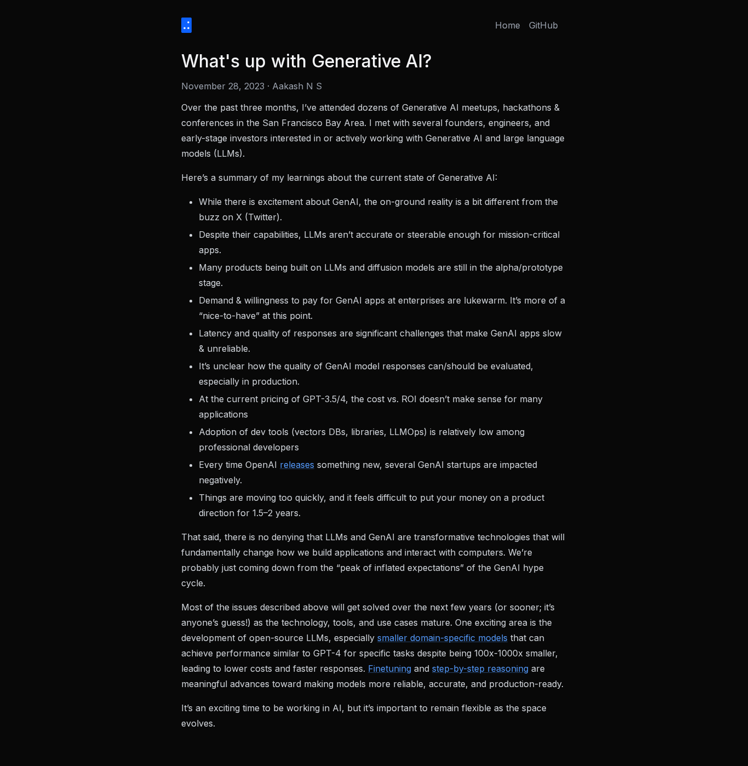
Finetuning (389, 668)
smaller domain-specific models (442, 637)
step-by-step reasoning (480, 668)
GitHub (543, 25)
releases (297, 464)
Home (507, 25)
